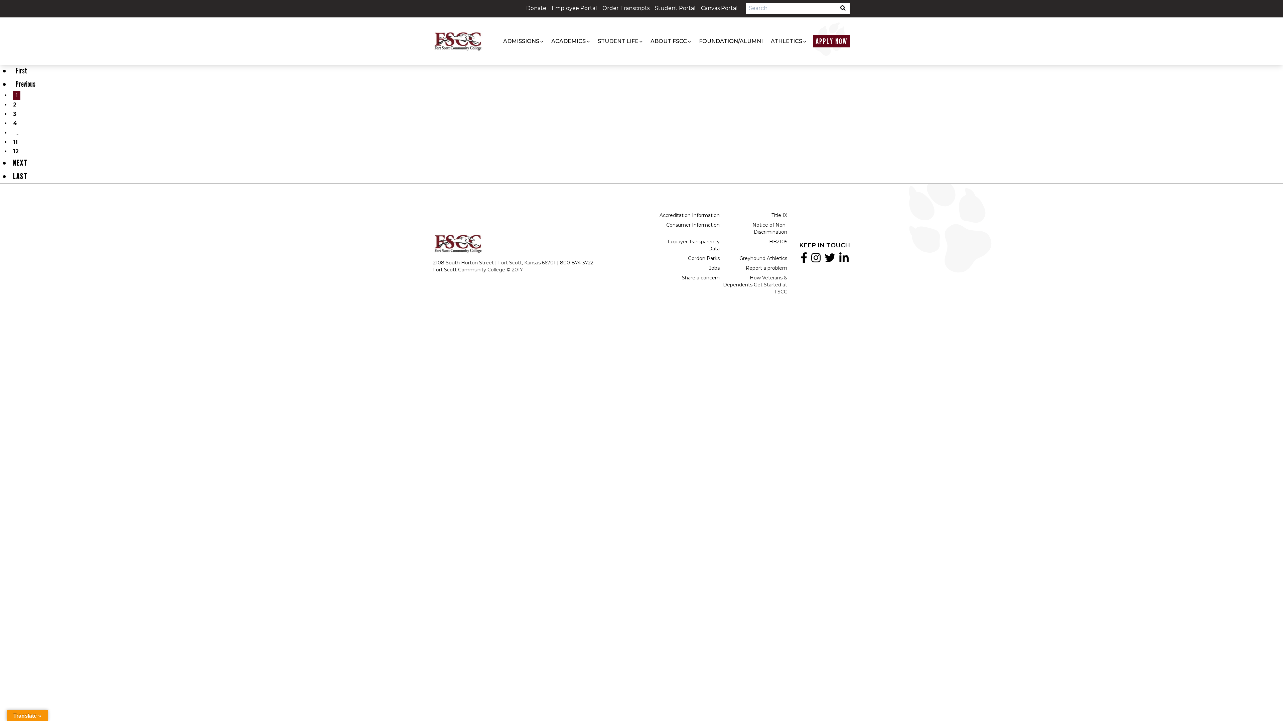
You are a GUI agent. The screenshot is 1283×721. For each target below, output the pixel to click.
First (21, 70)
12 (16, 151)
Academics (568, 41)
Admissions (521, 41)
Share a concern (701, 278)
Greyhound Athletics (763, 258)
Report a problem (766, 268)
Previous (25, 84)
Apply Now (831, 41)
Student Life (618, 41)
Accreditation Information (690, 215)
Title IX (779, 215)
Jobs (714, 268)
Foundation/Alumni (731, 41)
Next (20, 163)
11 (15, 142)
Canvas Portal (719, 8)
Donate (536, 8)
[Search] (845, 8)
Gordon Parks (704, 258)
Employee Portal (574, 8)
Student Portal (675, 8)
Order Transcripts (626, 8)
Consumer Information (693, 225)
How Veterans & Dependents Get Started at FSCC (755, 285)
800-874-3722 (576, 263)
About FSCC (669, 41)
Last (20, 176)
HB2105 (778, 242)
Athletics (786, 41)
